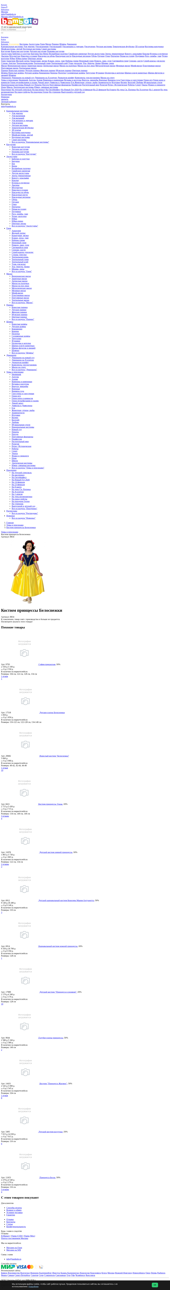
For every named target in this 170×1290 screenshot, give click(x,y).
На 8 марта (111, 89)
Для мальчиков (42, 46)
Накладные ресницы (81, 56)
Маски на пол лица (86, 66)
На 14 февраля (85, 89)
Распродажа (6, 94)
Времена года (114, 80)
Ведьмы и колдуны (72, 80)
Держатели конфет (66, 78)
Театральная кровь (24, 63)
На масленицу (38, 89)
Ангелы (32, 80)
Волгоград (25, 1273)
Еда (73, 82)
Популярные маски (9, 68)
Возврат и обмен (14, 1210)
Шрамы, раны (107, 63)
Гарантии (10, 1215)
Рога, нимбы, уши (153, 56)
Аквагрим (10, 61)
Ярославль (90, 1275)
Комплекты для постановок (87, 78)
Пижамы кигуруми (55, 51)
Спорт (138, 85)
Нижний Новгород (123, 1273)
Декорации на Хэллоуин (46, 78)
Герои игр (148, 80)
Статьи (9, 1224)
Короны (54, 73)
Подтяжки (139, 56)
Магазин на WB (13, 1250)
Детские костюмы (104, 46)
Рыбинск (161, 1273)
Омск (147, 1273)
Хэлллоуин (14, 44)
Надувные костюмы (32, 49)
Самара (10, 1275)
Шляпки (12, 75)
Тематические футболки (124, 46)
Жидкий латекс (23, 61)
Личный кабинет (8, 101)
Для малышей (55, 46)
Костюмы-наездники (154, 46)
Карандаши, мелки (38, 61)
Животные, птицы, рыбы (86, 82)
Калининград (73, 1273)
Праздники (6, 89)
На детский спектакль (22, 89)
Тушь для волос (75, 63)
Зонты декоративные (114, 54)
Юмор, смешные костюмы (46, 87)
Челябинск (80, 1275)
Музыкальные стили (153, 82)
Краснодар (85, 1273)
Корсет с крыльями (133, 54)
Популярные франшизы (60, 85)
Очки (107, 56)
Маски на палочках (68, 66)
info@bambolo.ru (15, 16)
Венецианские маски (17, 66)
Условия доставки (14, 1212)
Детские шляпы (31, 73)
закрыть (4, 99)
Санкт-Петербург (22, 1275)
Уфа (73, 1275)
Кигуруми (5, 51)
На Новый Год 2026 (70, 89)
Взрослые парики (17, 70)
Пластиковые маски (152, 66)
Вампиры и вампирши (53, 80)
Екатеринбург (45, 1273)
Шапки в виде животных (136, 73)
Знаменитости (104, 82)
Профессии (76, 85)
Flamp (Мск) (29, 1236)
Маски (48, 44)
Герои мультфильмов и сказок (24, 82)
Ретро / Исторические (117, 85)
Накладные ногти (63, 56)
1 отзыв (4, 676)
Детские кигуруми (38, 51)
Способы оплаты (14, 1208)
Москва (4, 12)
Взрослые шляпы (16, 73)
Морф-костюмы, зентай (11, 49)
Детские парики (32, 70)
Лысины (5, 56)
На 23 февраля (99, 89)
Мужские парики (64, 70)
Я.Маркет (5, 1236)
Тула (68, 1275)
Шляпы (62, 44)
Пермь (154, 1273)
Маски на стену (107, 78)
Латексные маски (51, 66)
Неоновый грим (86, 61)
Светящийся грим (120, 61)
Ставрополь (49, 1275)
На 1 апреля (154, 89)
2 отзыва (5, 864)
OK (155, 1285)
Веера (45, 54)
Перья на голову (127, 56)
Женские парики (47, 70)
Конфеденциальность (16, 1226)
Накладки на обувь (46, 56)
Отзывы (10, 1219)
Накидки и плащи (29, 56)
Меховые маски (123, 66)
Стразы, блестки (8, 63)
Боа (41, 54)
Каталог (5, 44)
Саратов (34, 1275)
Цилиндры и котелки (114, 73)
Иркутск (56, 1273)
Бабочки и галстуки (21, 54)
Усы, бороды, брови (92, 63)
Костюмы (24, 44)
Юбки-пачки (21, 58)
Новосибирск (139, 1273)
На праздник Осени (39, 92)
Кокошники (44, 73)
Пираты (38, 85)
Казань (64, 1273)
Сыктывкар (60, 1275)
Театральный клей (59, 63)
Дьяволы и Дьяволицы (60, 82)
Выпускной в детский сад (73, 92)
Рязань (4, 1275)
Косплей (131, 82)
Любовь (139, 82)
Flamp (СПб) (17, 1236)
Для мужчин (89, 46)
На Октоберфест (53, 89)
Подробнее (33, 1286)
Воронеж (34, 1273)
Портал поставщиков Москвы (14, 1238)
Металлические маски (105, 66)
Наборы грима (71, 61)
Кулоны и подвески (159, 54)
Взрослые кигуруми (20, 51)
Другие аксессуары (96, 54)
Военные (103, 80)
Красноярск (95, 1273)
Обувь (94, 56)
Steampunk (23, 80)
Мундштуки (14, 56)
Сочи (41, 1275)
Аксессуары (34, 44)
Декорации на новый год (23, 78)
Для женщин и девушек (73, 46)
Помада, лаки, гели (103, 61)
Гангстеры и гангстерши (132, 80)
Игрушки (116, 82)
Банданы (35, 54)
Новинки (5, 97)
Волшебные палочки (58, 54)
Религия (103, 85)
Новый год (29, 85)
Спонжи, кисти (136, 61)
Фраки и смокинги (156, 85)
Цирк (3, 87)
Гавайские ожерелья (77, 54)
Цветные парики (79, 70)
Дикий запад (43, 82)
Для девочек (29, 46)
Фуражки (100, 73)
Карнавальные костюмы (12, 46)
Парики (55, 44)
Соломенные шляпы (76, 73)
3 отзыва (5, 816)
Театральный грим (42, 63)
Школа (10, 87)
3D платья (139, 46)
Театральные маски (28, 68)
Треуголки (90, 73)
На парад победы (22, 92)
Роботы (131, 85)
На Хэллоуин (142, 89)
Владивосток (14, 1273)
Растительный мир (90, 85)
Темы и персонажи (9, 80)
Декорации (72, 44)
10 (2, 770)
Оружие (101, 56)
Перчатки (115, 56)
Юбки (12, 58)
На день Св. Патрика (126, 89)
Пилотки (62, 73)
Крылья (146, 54)
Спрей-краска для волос (154, 61)
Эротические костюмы (23, 87)
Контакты (10, 1222)
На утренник (55, 92)
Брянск (4, 1273)
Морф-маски (136, 66)
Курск (104, 1273)
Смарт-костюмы (48, 49)
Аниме (39, 80)
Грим (42, 44)
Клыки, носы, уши (56, 61)
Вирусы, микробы (90, 80)
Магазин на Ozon (14, 1247)
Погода (45, 85)
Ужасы (144, 85)
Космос (124, 82)
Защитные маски (34, 66)
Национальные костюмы (12, 85)
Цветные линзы (35, 58)
